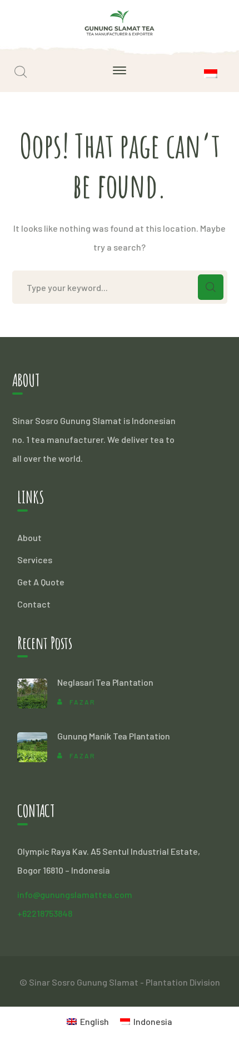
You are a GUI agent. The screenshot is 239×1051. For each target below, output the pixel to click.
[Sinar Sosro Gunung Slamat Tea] (120, 21)
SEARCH (210, 287)
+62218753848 (44, 913)
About (29, 537)
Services (34, 559)
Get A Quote (40, 581)
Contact (34, 604)
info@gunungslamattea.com (74, 894)
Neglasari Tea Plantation (105, 682)
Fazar (82, 702)
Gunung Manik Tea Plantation (113, 736)
